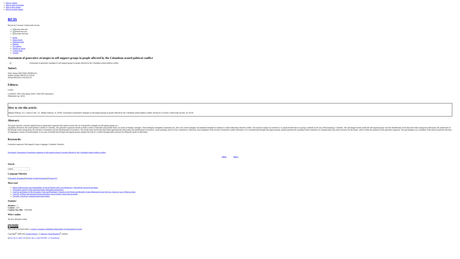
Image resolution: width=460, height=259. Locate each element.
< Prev (224, 157)
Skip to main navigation (15, 5)
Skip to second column (14, 9)
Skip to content (11, 3)
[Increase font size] (20, 29)
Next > (236, 157)
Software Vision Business (50, 234)
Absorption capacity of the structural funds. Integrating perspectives (38, 190)
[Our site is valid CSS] (17, 238)
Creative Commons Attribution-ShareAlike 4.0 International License (56, 229)
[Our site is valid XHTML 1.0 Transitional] (42, 238)
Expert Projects (32, 234)
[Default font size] (20, 31)
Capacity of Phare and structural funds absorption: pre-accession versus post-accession (45, 194)
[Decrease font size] (20, 34)
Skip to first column (13, 7)
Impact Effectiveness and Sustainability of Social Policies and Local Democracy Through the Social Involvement (55, 188)
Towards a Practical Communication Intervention (31, 196)
